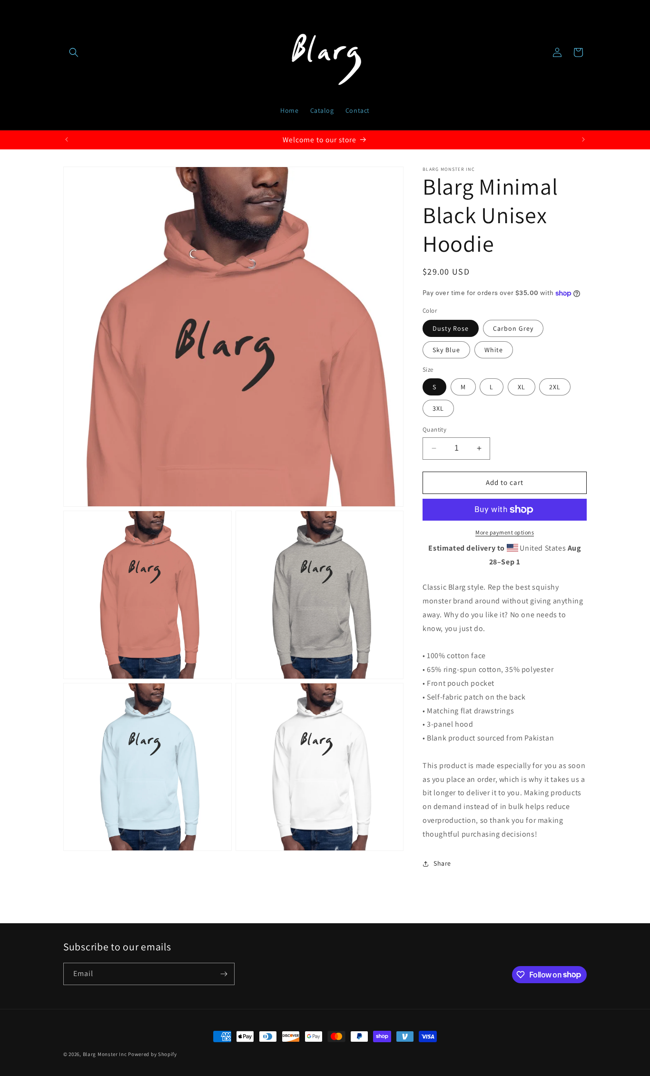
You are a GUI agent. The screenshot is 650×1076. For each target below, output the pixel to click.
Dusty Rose (451, 328)
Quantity (434, 429)
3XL (438, 408)
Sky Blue (446, 350)
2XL (555, 387)
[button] (73, 52)
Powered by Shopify (152, 1054)
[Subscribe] (223, 974)
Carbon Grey (513, 328)
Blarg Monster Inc (105, 1054)
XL (521, 387)
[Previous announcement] (66, 139)
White (493, 350)
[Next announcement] (583, 139)
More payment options (504, 532)
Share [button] (442, 863)
